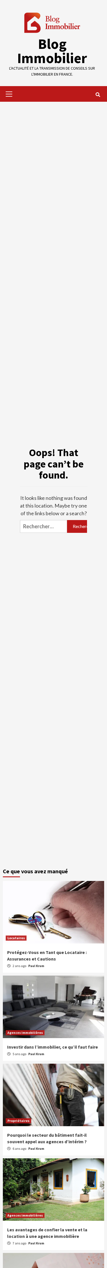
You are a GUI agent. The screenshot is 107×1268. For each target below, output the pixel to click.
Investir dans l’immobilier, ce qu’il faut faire (52, 1047)
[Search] (97, 94)
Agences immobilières (25, 1032)
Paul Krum (36, 966)
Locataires (16, 938)
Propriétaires (18, 1121)
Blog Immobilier (52, 51)
